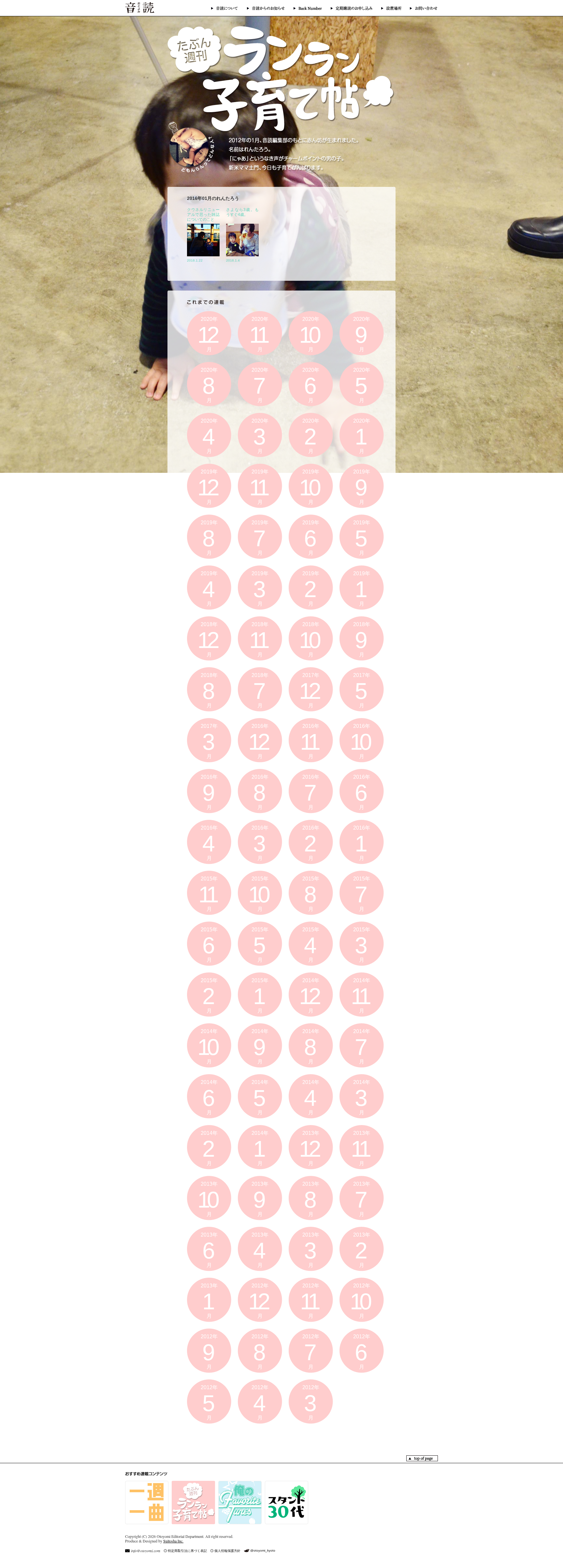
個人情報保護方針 (227, 1551)
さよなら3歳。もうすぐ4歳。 (242, 212)
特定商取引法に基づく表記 (187, 1551)
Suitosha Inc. (173, 1540)
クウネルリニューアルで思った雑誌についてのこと (203, 214)
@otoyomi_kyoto (262, 1550)
